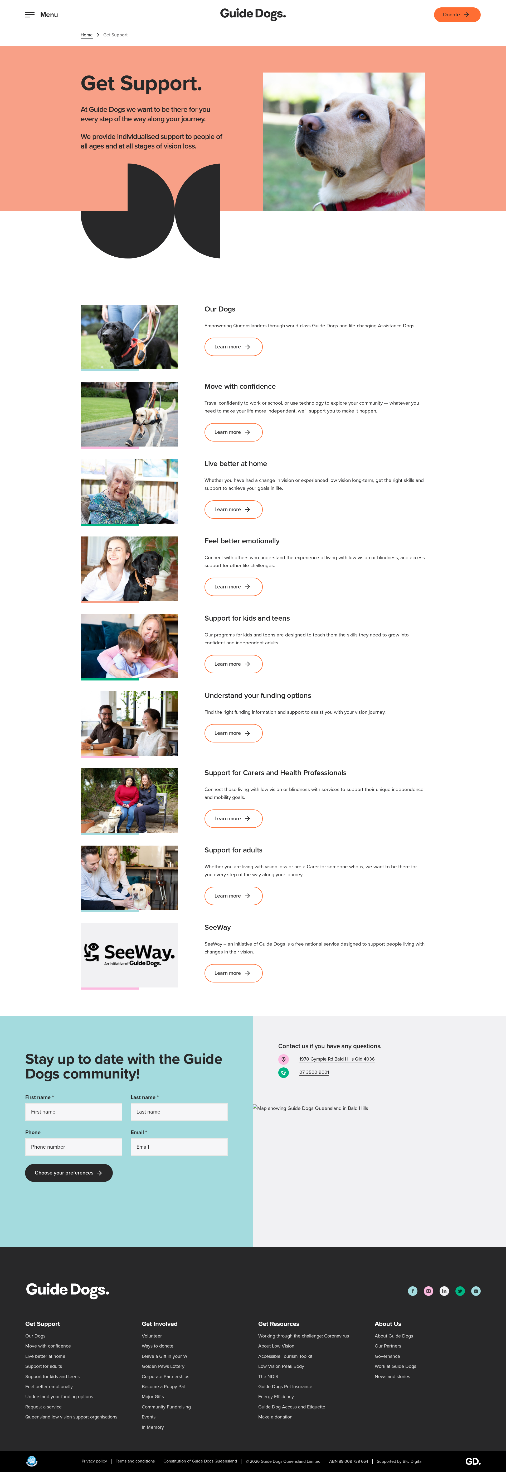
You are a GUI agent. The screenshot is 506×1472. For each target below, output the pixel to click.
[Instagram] (428, 1291)
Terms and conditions (135, 1461)
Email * (139, 1132)
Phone (33, 1132)
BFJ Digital (412, 1461)
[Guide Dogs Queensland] (253, 15)
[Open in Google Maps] (379, 1175)
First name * (39, 1097)
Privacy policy (94, 1461)
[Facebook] (412, 1291)
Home (87, 35)
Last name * (145, 1097)
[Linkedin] (444, 1291)
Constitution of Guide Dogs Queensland (200, 1461)
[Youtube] (476, 1291)
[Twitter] (460, 1291)
